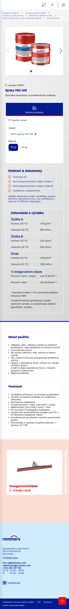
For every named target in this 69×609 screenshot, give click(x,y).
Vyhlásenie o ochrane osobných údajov (18, 602)
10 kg (13, 147)
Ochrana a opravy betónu (13, 15)
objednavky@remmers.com (17, 565)
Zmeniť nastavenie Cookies (13, 605)
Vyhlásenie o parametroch (26, 190)
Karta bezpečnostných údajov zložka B (33, 186)
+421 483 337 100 (12, 568)
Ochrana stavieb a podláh (35, 13)
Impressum (47, 602)
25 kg (24, 147)
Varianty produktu (34, 112)
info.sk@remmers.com (14, 563)
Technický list (20, 177)
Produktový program (11, 13)
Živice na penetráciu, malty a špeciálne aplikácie (22, 18)
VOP (39, 602)
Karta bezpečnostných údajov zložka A (33, 181)
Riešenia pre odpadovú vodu (40, 15)
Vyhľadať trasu (10, 557)
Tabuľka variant (19, 120)
